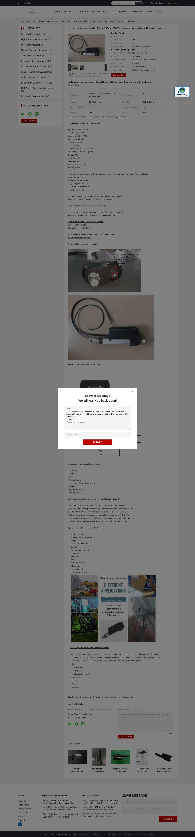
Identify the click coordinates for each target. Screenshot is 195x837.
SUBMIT (97, 442)
